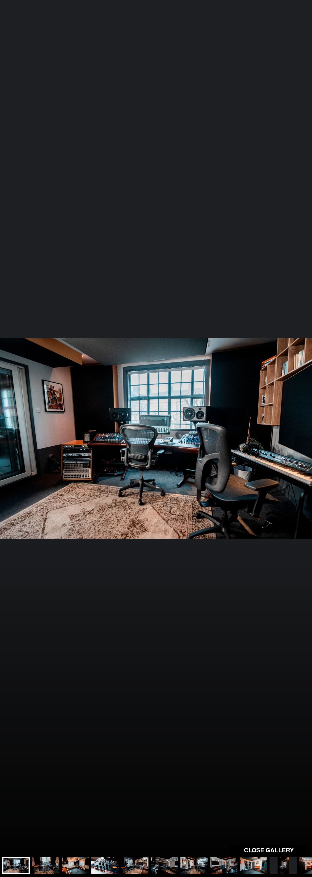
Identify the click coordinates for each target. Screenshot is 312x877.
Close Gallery (269, 850)
